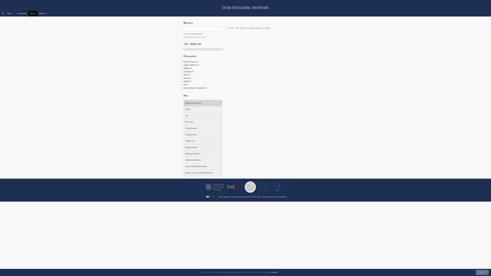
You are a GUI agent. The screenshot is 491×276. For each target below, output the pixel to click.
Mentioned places (191, 147)
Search (33, 13)
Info (9, 13)
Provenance (189, 122)
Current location (191, 128)
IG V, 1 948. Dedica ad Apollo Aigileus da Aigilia (249, 28)
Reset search (201, 37)
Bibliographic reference (193, 103)
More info (274, 272)
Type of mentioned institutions (196, 166)
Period (187, 109)
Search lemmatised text (193, 34)
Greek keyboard (189, 37)
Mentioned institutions (193, 160)
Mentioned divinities (192, 154)
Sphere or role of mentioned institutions (199, 173)
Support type (190, 141)
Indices (42, 13)
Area (187, 116)
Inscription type (190, 135)
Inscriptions (22, 13)
